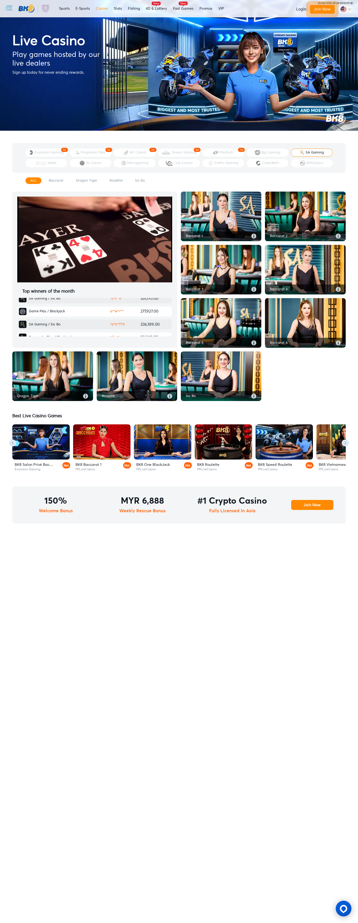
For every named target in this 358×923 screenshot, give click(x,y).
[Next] (345, 442)
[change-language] (345, 9)
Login (301, 9)
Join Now (322, 9)
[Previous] (12, 442)
